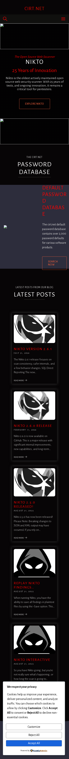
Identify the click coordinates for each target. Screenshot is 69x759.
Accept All (34, 743)
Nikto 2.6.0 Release (33, 426)
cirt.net (35, 8)
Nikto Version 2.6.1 (33, 349)
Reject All (33, 735)
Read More (19, 380)
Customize (34, 726)
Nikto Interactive (32, 660)
